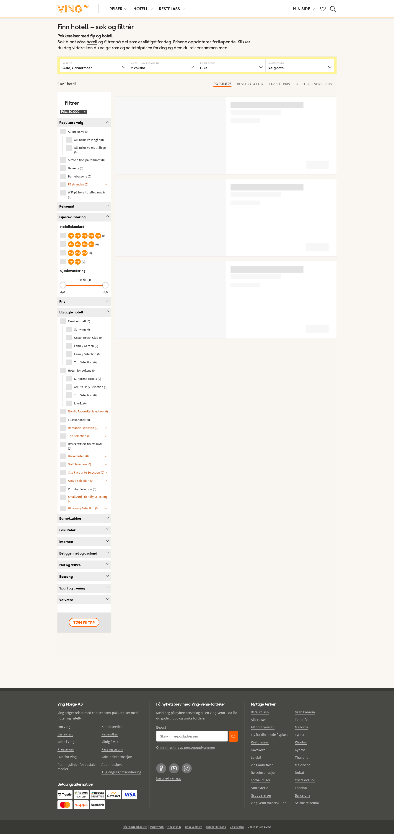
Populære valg (71, 122)
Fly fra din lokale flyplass (269, 734)
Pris (62, 301)
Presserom (65, 749)
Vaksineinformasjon (116, 756)
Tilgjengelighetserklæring (121, 772)
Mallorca (301, 727)
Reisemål (66, 206)
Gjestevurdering (72, 217)
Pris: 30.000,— (73, 112)
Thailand (301, 757)
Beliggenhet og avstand (78, 553)
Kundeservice (111, 726)
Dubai (299, 772)
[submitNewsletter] (233, 736)
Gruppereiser (261, 795)
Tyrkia (299, 734)
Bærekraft (65, 734)
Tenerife (301, 719)
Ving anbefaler (262, 765)
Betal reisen (260, 712)
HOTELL (140, 8)
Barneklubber (70, 518)
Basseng (66, 576)
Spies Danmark (193, 826)
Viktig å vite (110, 741)
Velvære (66, 600)
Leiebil (256, 757)
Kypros (300, 750)
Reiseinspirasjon (263, 772)
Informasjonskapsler (135, 826)
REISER (115, 8)
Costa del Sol (305, 780)
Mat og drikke (70, 565)
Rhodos (301, 742)
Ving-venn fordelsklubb (269, 802)
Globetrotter (237, 826)
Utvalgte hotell (71, 312)
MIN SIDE (301, 8)
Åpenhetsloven (112, 764)
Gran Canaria (305, 712)
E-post (161, 727)
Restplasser (260, 742)
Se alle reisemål (307, 802)
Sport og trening (72, 588)
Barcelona (302, 795)
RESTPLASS (169, 8)
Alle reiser (258, 719)
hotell (92, 42)
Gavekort (258, 750)
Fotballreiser (260, 780)
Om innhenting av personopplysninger (185, 747)
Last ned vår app (168, 778)
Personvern (157, 826)
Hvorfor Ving (67, 756)
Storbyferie (259, 787)
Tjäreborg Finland (216, 826)
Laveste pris (279, 84)
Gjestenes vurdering (314, 84)
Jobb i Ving (65, 741)
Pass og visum (112, 749)
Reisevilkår (109, 734)
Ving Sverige (174, 826)
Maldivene (303, 765)
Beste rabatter (250, 84)
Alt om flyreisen (263, 727)
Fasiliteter (67, 530)
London (301, 787)
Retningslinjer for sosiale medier (76, 766)
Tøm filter (84, 622)
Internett (66, 541)
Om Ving (63, 726)
